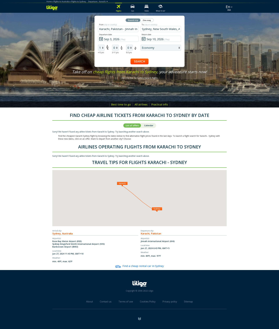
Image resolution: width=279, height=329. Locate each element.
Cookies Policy (147, 301)
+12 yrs (101, 52)
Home (49, 1)
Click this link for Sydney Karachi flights (139, 78)
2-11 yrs (115, 52)
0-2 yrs (129, 52)
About (89, 301)
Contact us (105, 301)
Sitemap (188, 301)
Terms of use (125, 301)
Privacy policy (169, 301)
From (108, 24)
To (149, 24)
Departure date (105, 34)
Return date (146, 34)
